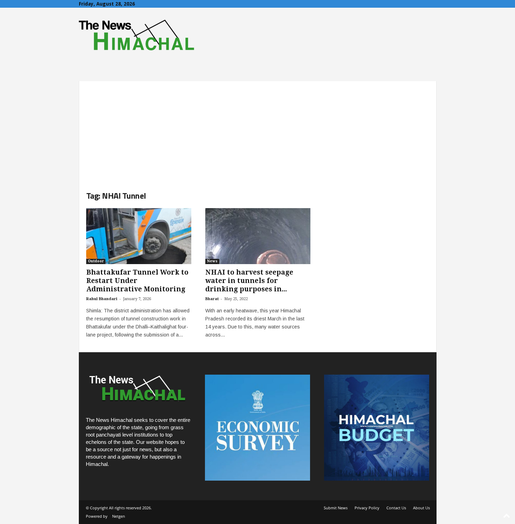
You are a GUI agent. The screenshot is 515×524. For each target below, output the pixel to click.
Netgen (118, 516)
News (212, 261)
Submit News (336, 507)
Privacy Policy (367, 507)
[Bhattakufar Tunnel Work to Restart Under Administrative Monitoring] (138, 236)
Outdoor (96, 261)
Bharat (212, 299)
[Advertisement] (258, 130)
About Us (421, 507)
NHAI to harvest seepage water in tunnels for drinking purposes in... (249, 280)
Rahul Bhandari (101, 299)
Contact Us (396, 507)
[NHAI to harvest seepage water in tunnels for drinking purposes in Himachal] (257, 236)
